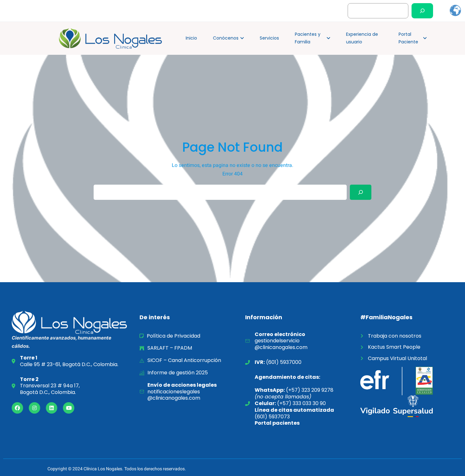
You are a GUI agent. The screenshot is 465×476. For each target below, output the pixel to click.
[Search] (360, 192)
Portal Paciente (408, 38)
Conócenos (226, 38)
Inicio (191, 38)
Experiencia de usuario (362, 38)
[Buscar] (422, 10)
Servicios (269, 38)
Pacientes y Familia (307, 38)
